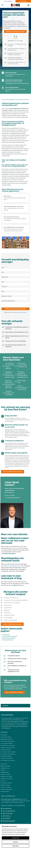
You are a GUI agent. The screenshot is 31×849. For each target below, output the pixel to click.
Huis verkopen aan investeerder (7, 745)
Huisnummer (4, 286)
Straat (2, 281)
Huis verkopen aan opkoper (7, 743)
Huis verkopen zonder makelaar (8, 741)
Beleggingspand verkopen (6, 739)
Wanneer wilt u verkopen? (6, 296)
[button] (28, 5)
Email (2, 272)
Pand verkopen (4, 763)
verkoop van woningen (16, 548)
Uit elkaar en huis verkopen (6, 778)
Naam (2, 267)
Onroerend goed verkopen (6, 789)
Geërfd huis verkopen (5, 785)
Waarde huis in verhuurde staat (7, 747)
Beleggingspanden (5, 772)
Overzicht (5, 705)
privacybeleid (23, 312)
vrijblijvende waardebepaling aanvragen (13, 566)
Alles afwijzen (15, 845)
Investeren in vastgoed (6, 774)
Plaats (2, 291)
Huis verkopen (4, 735)
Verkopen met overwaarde (6, 758)
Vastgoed (3, 770)
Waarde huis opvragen (6, 749)
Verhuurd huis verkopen (6, 737)
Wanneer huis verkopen (6, 787)
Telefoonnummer (4, 277)
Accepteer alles (15, 838)
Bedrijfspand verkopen (6, 766)
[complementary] (15, 836)
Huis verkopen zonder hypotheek (8, 754)
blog (15, 585)
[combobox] (3, 279)
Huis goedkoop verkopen (6, 756)
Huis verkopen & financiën (6, 783)
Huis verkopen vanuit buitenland (8, 760)
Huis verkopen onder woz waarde (8, 752)
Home (3, 99)
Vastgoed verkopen (5, 791)
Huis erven (3, 780)
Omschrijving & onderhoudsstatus (8, 300)
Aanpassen (15, 841)
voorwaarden (15, 312)
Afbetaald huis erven (5, 768)
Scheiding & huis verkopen (6, 776)
